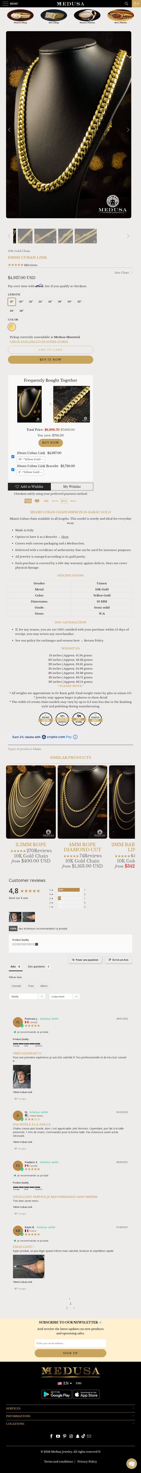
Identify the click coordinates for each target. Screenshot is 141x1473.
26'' (50, 301)
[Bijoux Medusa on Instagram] (71, 1436)
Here (65, 537)
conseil (16, 986)
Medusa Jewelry (61, 1451)
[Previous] (9, 130)
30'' (70, 301)
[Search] (127, 3)
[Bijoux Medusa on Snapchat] (78, 1436)
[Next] (127, 130)
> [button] (74, 1308)
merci (44, 986)
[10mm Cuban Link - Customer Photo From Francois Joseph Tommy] (15, 917)
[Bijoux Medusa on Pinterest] (64, 1436)
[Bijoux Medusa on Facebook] (51, 1436)
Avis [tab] (13, 966)
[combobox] (31, 459)
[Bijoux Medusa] (70, 3)
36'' (22, 310)
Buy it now (51, 359)
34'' (12, 310)
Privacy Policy (87, 1461)
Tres (31, 986)
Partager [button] (21, 1098)
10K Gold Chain (19, 251)
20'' (21, 301)
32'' (79, 301)
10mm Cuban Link (22, 1092)
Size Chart (122, 272)
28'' (60, 301)
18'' (12, 301)
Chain (37, 749)
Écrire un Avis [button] (120, 959)
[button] (131, 1463)
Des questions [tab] (36, 966)
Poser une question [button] (87, 959)
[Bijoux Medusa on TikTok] (83, 1436)
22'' (31, 301)
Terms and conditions (58, 1461)
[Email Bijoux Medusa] (89, 1436)
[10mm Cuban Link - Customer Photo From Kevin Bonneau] (28, 917)
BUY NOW (50, 442)
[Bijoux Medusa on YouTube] (58, 1436)
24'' (41, 301)
